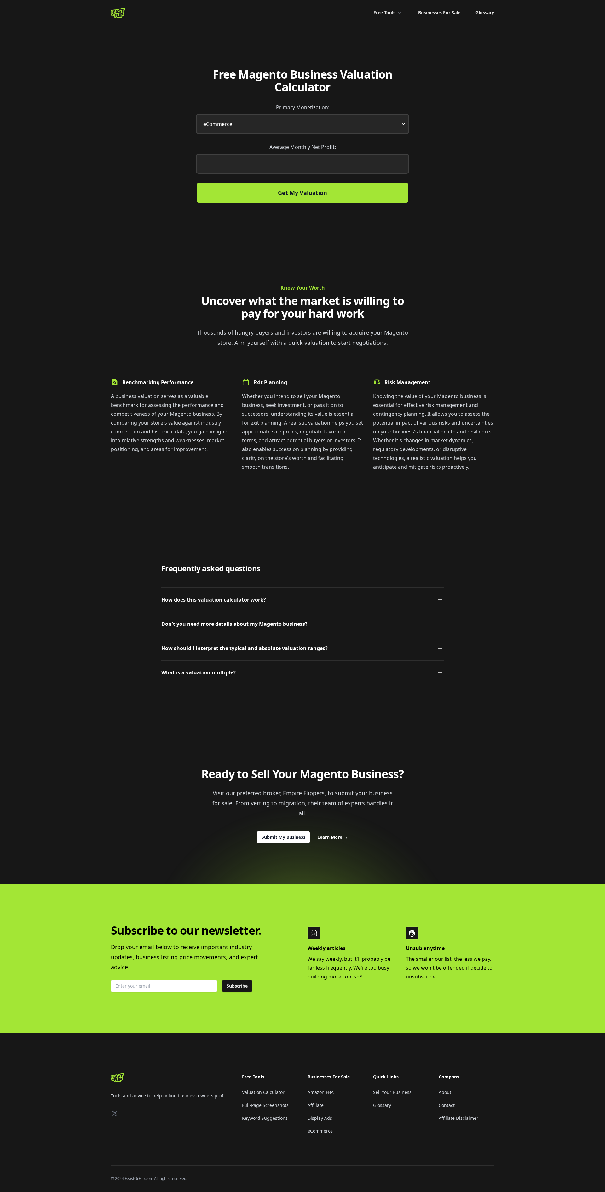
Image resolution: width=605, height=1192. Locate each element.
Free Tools (384, 12)
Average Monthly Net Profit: (302, 147)
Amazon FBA (321, 1092)
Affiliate (316, 1105)
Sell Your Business (392, 1092)
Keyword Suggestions (265, 1118)
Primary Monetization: (302, 107)
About (445, 1092)
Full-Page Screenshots (265, 1105)
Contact (447, 1105)
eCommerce (320, 1131)
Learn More (332, 837)
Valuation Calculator (263, 1092)
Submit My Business (283, 837)
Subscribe (237, 986)
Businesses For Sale (439, 12)
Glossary (484, 12)
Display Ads (320, 1118)
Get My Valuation (302, 193)
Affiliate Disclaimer (458, 1118)
